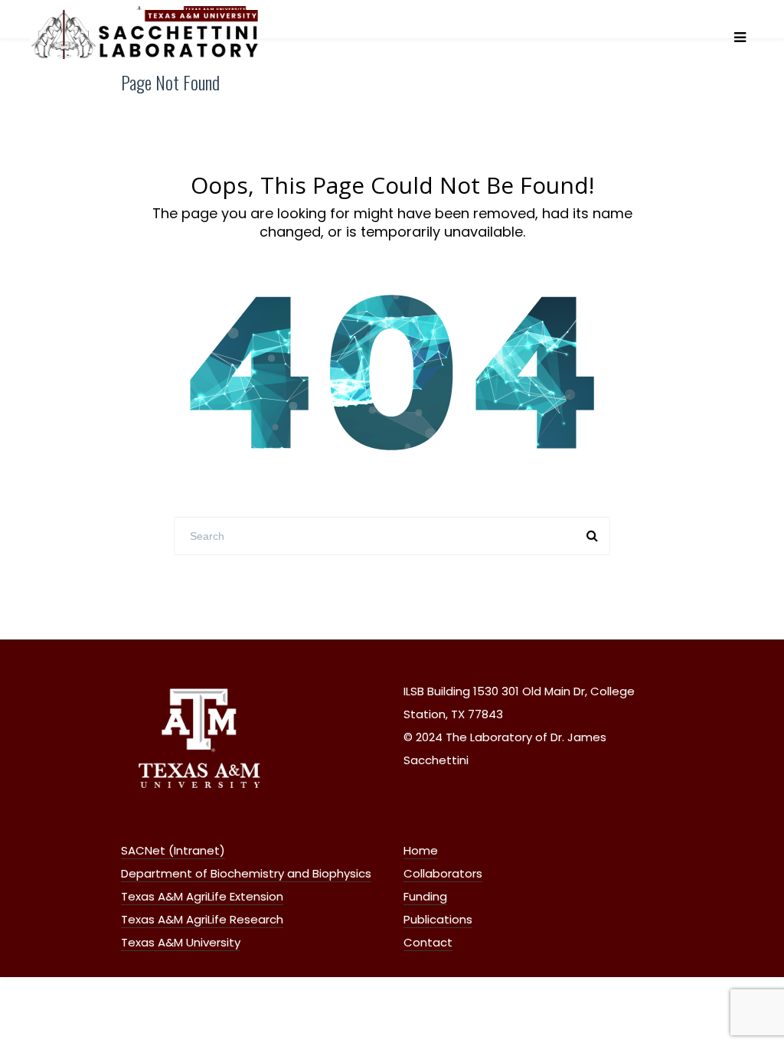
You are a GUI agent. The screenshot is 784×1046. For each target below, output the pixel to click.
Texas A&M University (180, 942)
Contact (427, 942)
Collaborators (442, 873)
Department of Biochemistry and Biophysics (246, 873)
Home (420, 850)
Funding (425, 896)
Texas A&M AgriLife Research (202, 919)
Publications (437, 919)
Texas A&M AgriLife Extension (202, 896)
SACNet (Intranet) (173, 850)
